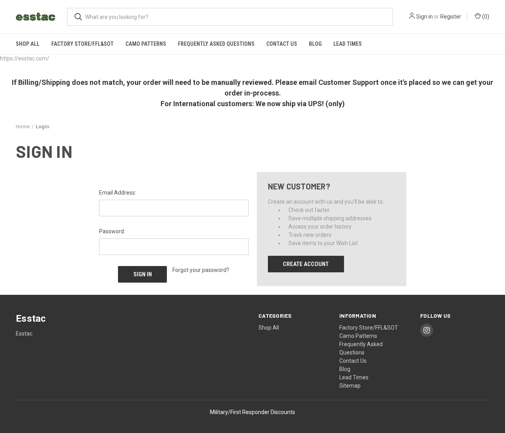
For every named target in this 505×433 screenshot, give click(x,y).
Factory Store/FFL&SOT (82, 44)
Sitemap (350, 385)
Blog (315, 44)
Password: (112, 231)
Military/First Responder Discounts (252, 412)
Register (450, 16)
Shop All (27, 44)
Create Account (306, 264)
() (485, 16)
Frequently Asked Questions (216, 44)
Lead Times (347, 44)
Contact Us (281, 44)
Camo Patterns (145, 44)
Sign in (424, 16)
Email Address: (117, 192)
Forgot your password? (200, 270)
